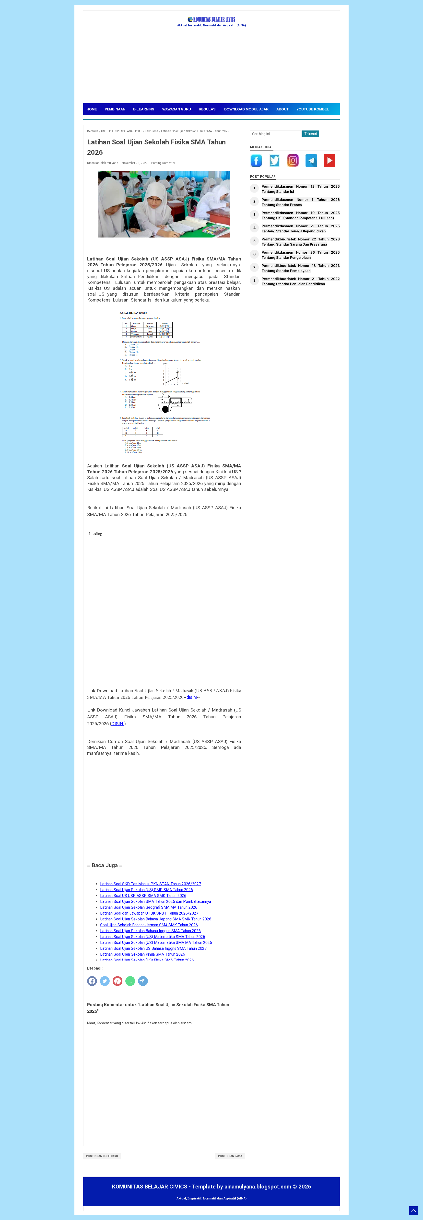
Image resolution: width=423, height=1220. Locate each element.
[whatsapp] (130, 981)
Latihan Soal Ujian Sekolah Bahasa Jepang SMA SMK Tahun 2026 (155, 919)
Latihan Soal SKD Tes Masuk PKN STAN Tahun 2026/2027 (150, 884)
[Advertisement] (230, 66)
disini (192, 697)
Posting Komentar (163, 163)
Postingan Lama (230, 1156)
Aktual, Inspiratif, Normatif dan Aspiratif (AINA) (211, 1198)
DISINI (117, 723)
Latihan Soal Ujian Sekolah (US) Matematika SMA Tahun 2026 (152, 936)
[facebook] (92, 981)
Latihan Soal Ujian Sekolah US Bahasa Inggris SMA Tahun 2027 (153, 948)
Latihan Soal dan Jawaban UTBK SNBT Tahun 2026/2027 (149, 913)
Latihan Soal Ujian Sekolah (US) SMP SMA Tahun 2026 (146, 889)
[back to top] (413, 1210)
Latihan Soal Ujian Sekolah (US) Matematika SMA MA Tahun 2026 (156, 942)
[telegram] (143, 981)
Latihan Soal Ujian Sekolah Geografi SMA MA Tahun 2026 (148, 907)
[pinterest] (117, 981)
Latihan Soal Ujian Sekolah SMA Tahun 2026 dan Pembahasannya (155, 901)
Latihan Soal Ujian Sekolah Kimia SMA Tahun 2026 (142, 954)
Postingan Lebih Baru (102, 1156)
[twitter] (105, 981)
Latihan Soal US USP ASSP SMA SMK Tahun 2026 (143, 895)
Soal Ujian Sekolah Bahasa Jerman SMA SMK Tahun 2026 (149, 925)
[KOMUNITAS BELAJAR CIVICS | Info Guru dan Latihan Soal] (211, 19)
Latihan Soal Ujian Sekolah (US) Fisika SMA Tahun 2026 (147, 960)
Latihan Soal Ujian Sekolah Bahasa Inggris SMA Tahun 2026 (150, 930)
